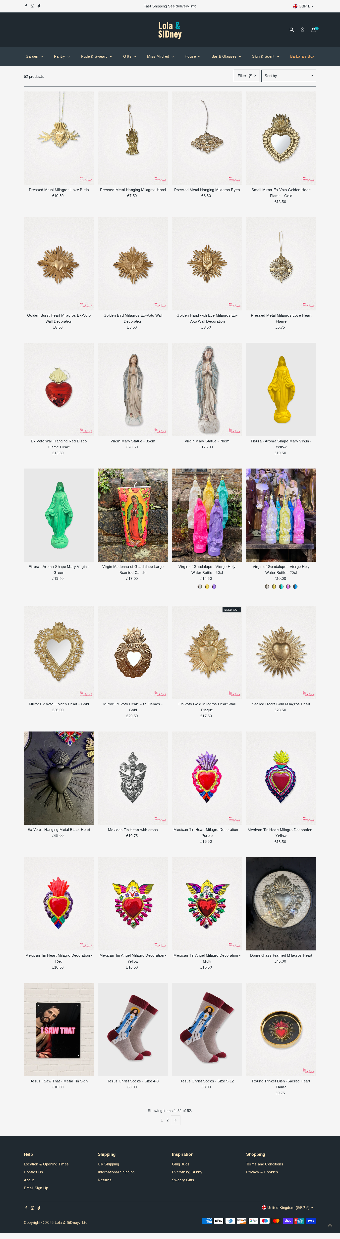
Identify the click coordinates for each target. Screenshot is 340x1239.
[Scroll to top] (330, 1225)
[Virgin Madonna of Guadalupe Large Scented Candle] (133, 515)
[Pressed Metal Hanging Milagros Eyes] (207, 138)
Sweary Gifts (183, 1180)
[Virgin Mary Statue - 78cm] (207, 389)
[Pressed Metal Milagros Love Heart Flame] (281, 264)
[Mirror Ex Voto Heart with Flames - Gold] (133, 652)
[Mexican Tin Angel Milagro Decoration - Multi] (207, 904)
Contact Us (33, 1172)
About (29, 1180)
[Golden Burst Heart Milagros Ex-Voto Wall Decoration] (59, 264)
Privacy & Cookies (262, 1172)
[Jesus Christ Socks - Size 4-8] (133, 1029)
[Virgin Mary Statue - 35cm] (133, 389)
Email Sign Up (36, 1188)
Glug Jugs (180, 1164)
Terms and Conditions (264, 1164)
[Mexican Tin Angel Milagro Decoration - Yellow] (133, 904)
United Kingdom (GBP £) (288, 1207)
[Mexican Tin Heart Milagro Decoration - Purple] (207, 778)
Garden (33, 56)
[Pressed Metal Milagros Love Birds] (59, 138)
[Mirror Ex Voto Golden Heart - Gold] (59, 652)
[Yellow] (207, 586)
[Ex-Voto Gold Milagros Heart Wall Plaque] (207, 652)
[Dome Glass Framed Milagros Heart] (281, 904)
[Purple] (214, 586)
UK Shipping (108, 1164)
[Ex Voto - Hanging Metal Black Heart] (59, 778)
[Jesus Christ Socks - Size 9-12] (207, 1029)
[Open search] (292, 30)
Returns (105, 1180)
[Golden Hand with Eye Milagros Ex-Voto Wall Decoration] (207, 264)
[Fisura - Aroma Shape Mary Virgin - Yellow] (281, 389)
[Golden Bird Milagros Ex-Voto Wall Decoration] (133, 264)
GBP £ (304, 6)
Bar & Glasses (225, 56)
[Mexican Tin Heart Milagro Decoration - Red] (59, 904)
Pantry (60, 56)
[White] (199, 586)
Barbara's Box (302, 56)
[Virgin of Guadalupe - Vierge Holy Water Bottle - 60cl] (207, 515)
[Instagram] (32, 6)
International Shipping (116, 1172)
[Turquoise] (281, 586)
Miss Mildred (158, 56)
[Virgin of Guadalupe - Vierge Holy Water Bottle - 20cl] (281, 515)
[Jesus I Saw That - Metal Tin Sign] (59, 1029)
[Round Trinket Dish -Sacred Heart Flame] (281, 1029)
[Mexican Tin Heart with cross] (133, 778)
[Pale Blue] (295, 586)
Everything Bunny (187, 1172)
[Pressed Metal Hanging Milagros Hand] (133, 138)
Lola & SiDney (67, 1222)
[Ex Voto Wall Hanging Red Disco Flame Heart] (59, 389)
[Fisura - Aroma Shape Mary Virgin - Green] (59, 515)
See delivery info (182, 6)
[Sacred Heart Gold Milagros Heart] (281, 652)
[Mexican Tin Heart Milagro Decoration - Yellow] (281, 778)
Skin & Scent (264, 56)
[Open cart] (313, 30)
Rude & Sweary (95, 56)
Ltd (84, 1222)
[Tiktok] (39, 6)
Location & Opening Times (46, 1164)
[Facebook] (26, 6)
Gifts (127, 56)
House (191, 56)
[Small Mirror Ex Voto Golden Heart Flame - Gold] (281, 138)
